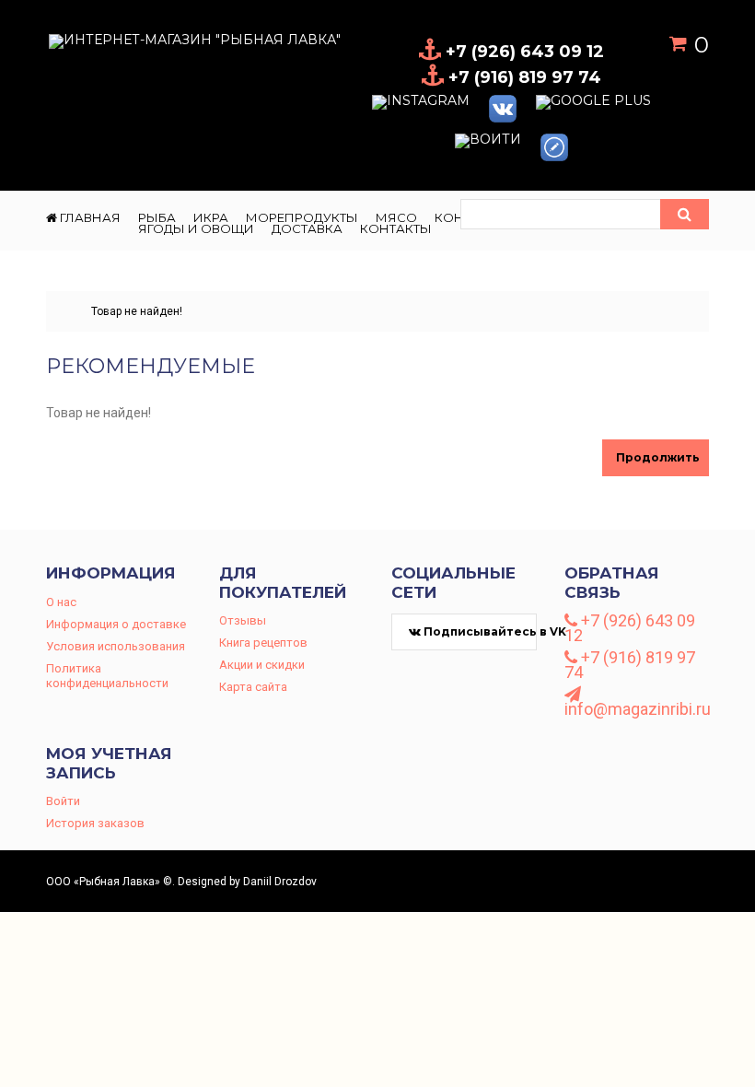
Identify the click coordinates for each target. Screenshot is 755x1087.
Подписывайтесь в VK (479, 631)
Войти (63, 801)
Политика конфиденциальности (107, 675)
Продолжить (658, 457)
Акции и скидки (262, 665)
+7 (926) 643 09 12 (629, 628)
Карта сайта (253, 687)
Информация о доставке (116, 624)
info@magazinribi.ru (637, 708)
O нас (61, 602)
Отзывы (242, 620)
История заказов (95, 823)
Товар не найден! (136, 311)
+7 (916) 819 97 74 (629, 665)
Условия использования (115, 646)
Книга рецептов (263, 642)
